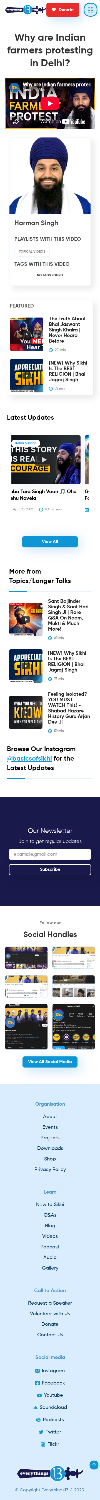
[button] (9, 477)
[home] (25, 10)
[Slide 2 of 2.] (26, 986)
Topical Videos (32, 252)
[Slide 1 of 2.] (26, 957)
